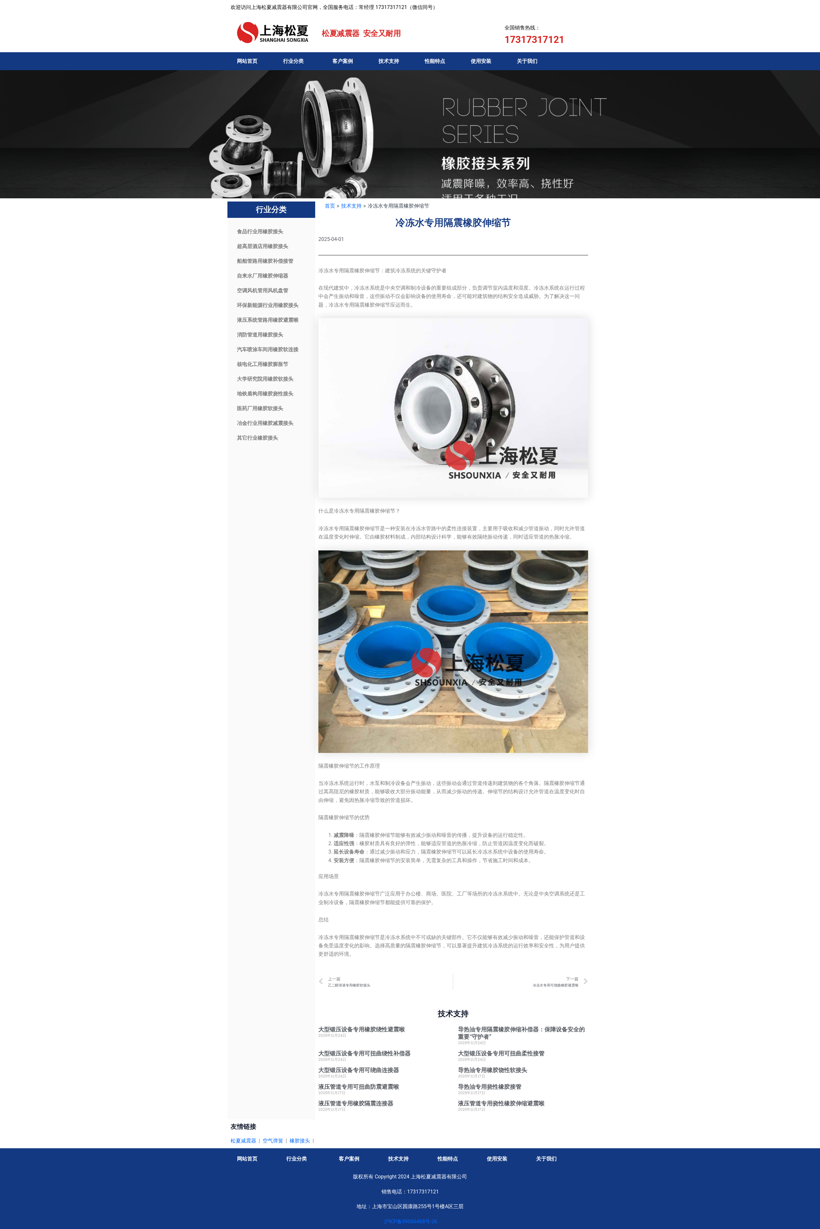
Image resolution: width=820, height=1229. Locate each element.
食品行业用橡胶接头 (260, 231)
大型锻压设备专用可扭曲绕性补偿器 (364, 1053)
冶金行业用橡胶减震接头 (265, 423)
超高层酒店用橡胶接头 (262, 246)
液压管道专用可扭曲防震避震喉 (358, 1086)
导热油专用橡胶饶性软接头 (492, 1070)
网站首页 (247, 61)
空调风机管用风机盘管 (262, 290)
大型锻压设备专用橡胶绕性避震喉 (361, 1029)
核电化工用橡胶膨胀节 (262, 364)
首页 (330, 205)
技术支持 (389, 61)
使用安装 (481, 61)
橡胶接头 (300, 1141)
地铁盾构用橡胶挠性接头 (265, 394)
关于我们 (527, 61)
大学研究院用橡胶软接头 (265, 379)
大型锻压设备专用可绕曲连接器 (358, 1070)
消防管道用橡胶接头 (260, 335)
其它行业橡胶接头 (257, 438)
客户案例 (342, 61)
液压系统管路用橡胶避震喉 (268, 320)
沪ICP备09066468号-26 (410, 1221)
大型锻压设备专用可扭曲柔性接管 (501, 1053)
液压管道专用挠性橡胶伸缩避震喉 (501, 1103)
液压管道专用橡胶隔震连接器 (355, 1103)
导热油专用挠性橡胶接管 (489, 1086)
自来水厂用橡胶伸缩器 (262, 276)
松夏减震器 (243, 1141)
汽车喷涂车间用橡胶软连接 (268, 349)
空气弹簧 (273, 1141)
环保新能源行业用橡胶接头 (268, 305)
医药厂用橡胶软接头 (260, 408)
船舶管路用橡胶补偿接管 (265, 261)
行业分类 (293, 61)
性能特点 (435, 61)
